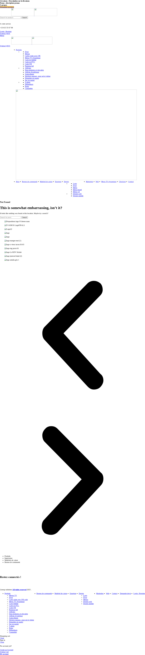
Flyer (27, 52)
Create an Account (6, 650)
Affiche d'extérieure (32, 72)
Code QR (28, 64)
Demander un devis (7, 7)
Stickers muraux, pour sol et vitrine (21, 620)
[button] (72, 335)
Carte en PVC (30, 62)
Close (2, 638)
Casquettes (29, 88)
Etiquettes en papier (32, 78)
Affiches (28, 68)
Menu (75, 188)
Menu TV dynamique (32, 58)
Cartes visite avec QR (32, 56)
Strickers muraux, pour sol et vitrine (37, 76)
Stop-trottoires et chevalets (34, 70)
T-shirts (27, 82)
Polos (27, 86)
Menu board (77, 190)
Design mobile (78, 196)
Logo (75, 184)
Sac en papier (30, 80)
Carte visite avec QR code (18, 600)
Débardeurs (29, 84)
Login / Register (139, 593)
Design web (77, 194)
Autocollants (29, 74)
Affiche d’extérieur (16, 616)
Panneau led (29, 66)
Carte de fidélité (30, 60)
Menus (27, 54)
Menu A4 (76, 192)
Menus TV (13, 595)
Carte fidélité (13, 604)
